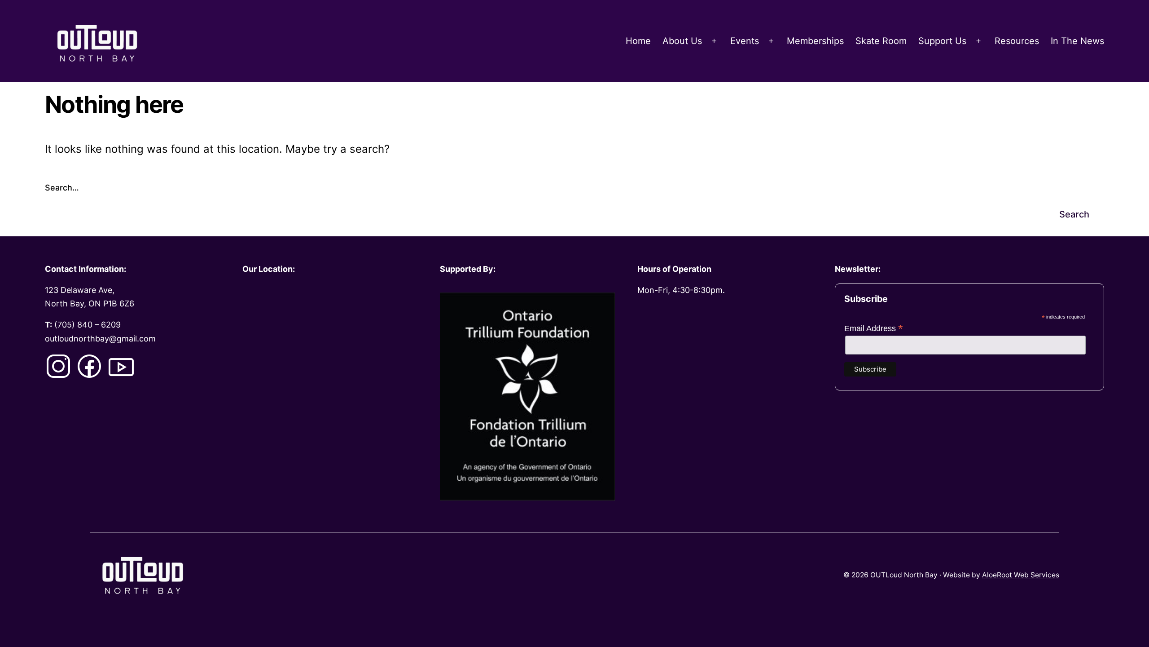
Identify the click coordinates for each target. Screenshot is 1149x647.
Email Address (873, 328)
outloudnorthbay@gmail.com (100, 338)
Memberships (815, 40)
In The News (1077, 40)
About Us (682, 40)
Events (744, 40)
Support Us (942, 40)
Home (638, 40)
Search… (62, 187)
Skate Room (881, 40)
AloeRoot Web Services (1020, 575)
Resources (1017, 40)
